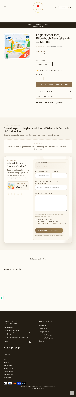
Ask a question (45, 96)
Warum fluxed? (8, 365)
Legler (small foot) (44, 64)
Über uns (7, 362)
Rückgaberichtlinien (45, 332)
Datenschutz (43, 328)
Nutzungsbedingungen (46, 338)
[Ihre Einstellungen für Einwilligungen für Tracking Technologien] (2, 298)
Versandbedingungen (46, 335)
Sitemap (41, 341)
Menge (39, 74)
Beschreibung (45, 91)
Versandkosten (44, 54)
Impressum (42, 325)
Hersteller (42, 60)
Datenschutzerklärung (50, 223)
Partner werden (8, 371)
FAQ (5, 359)
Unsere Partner (8, 368)
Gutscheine (7, 377)
